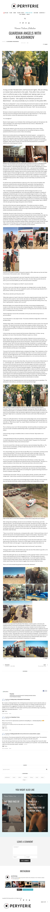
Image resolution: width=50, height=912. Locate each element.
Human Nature (29, 12)
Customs (36, 12)
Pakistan (32, 28)
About (28, 14)
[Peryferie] (6, 691)
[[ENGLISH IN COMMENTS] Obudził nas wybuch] (28, 884)
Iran (14, 796)
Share (46, 44)
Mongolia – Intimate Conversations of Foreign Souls (36, 806)
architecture (7, 777)
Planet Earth (20, 12)
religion (24, 779)
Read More (6, 829)
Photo (5, 711)
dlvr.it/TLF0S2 (4, 726)
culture (5, 658)
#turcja (10, 723)
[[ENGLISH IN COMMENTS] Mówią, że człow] (42, 884)
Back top (43, 902)
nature (42, 777)
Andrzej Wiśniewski (24, 733)
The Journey (22, 14)
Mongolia (40, 796)
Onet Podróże (9, 720)
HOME (14, 12)
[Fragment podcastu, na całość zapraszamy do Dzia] (15, 884)
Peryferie (7, 699)
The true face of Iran (11, 803)
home (37, 777)
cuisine (14, 777)
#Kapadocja (5, 723)
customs (10, 658)
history (31, 777)
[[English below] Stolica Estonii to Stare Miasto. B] (21, 884)
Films (10, 12)
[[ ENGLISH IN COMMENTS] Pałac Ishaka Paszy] (35, 884)
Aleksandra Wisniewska (13, 41)
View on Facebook (5, 713)
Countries (42, 12)
